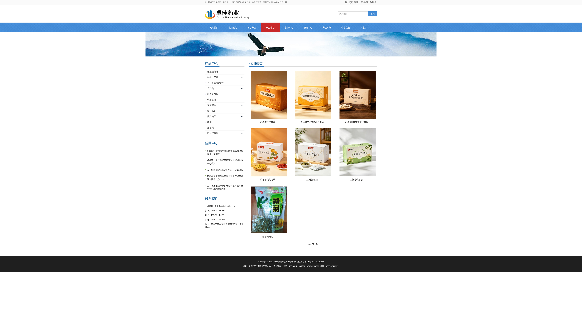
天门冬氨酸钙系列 (215, 83)
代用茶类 (211, 99)
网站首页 (214, 27)
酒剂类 (210, 127)
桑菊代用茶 (267, 237)
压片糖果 (211, 116)
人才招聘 (364, 27)
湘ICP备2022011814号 (314, 262)
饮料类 (210, 88)
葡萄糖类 (211, 105)
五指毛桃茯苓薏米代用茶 (356, 122)
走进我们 (233, 27)
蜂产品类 (211, 111)
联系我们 (345, 27)
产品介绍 (327, 27)
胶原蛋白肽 (212, 94)
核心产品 (251, 27)
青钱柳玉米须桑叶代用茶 (312, 122)
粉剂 (209, 122)
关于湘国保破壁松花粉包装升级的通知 (225, 170)
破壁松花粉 (212, 71)
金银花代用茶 (312, 179)
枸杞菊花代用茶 (267, 122)
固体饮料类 (212, 133)
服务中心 (308, 27)
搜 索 (373, 14)
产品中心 (270, 27)
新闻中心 (289, 27)
